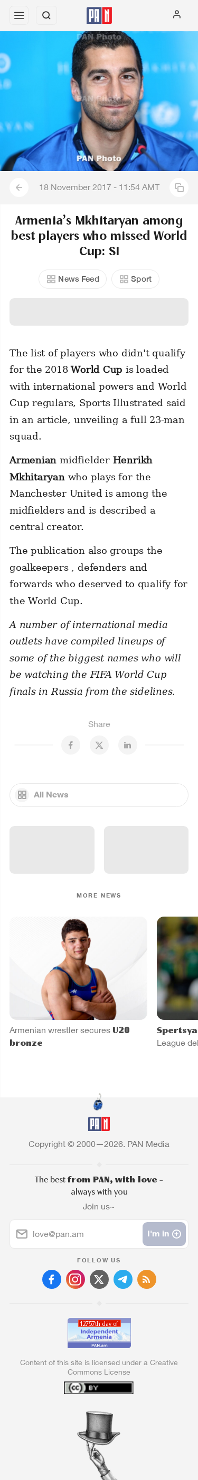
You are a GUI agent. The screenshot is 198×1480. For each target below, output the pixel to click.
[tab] (77, 1416)
